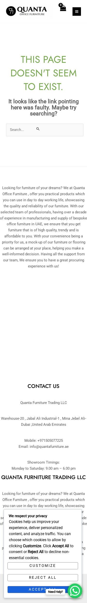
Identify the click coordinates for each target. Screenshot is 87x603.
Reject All (43, 577)
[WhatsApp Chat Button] (75, 591)
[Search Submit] (38, 128)
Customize (42, 565)
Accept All (43, 589)
